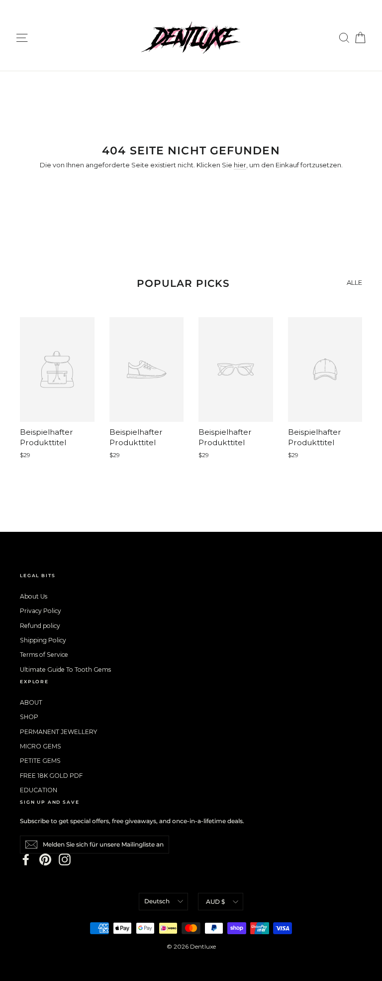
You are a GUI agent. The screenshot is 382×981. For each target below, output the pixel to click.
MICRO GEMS (40, 746)
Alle (354, 282)
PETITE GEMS (40, 760)
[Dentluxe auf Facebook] (26, 859)
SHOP (29, 717)
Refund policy (40, 625)
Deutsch (157, 901)
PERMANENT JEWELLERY (58, 732)
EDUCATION (38, 790)
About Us (33, 596)
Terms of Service (44, 654)
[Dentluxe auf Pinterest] (45, 859)
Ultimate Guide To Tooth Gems (65, 669)
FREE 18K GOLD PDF (51, 775)
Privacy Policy (40, 610)
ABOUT (31, 702)
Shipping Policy (43, 640)
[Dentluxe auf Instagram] (65, 859)
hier (240, 165)
